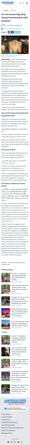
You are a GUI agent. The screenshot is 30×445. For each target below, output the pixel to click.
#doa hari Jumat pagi (14, 262)
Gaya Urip (13, 10)
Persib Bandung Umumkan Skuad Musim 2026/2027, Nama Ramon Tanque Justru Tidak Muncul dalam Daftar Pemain (19, 375)
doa (15, 69)
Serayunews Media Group (9, 422)
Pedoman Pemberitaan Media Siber (12, 428)
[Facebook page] (8, 442)
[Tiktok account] (21, 442)
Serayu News (15, 439)
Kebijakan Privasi (6, 433)
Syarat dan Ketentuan (8, 430)
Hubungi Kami (5, 420)
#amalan (4, 262)
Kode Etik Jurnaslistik (8, 425)
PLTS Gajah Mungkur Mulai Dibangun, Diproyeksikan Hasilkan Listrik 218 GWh (20, 324)
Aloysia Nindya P (16, 25)
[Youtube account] (18, 442)
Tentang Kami (5, 414)
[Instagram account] (11, 442)
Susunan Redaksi (6, 417)
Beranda (6, 10)
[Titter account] (15, 442)
